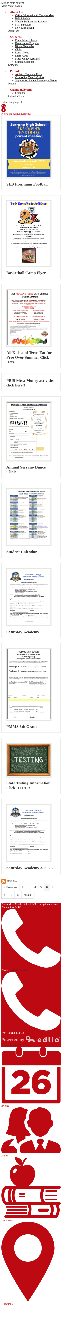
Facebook (3, 110)
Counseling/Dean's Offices (29, 77)
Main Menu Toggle (11, 5)
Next (26, 894)
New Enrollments (24, 27)
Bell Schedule (22, 18)
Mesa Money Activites (27, 58)
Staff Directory (23, 24)
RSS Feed (12, 881)
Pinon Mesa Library (26, 40)
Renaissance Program (27, 43)
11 (18, 894)
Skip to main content (12, 2)
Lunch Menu (22, 52)
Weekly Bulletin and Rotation (31, 21)
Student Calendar (24, 61)
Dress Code (21, 55)
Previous (11, 887)
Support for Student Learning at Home (36, 80)
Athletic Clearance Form (28, 74)
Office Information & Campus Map (34, 15)
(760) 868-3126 (18, 970)
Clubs (18, 49)
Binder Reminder (24, 46)
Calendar (20, 92)
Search (3, 106)
